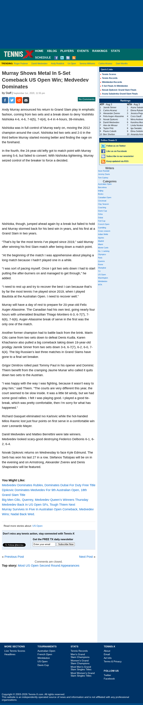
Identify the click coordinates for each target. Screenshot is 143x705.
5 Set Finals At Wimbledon (115, 86)
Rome (100, 264)
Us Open (72, 63)
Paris (100, 258)
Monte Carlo (103, 248)
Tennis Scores (109, 74)
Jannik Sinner (109, 107)
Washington (103, 278)
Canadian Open (104, 197)
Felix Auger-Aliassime (113, 116)
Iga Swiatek (136, 128)
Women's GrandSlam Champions (80, 662)
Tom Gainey (103, 178)
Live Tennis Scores (14, 650)
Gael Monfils (122, 63)
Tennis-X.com (35, 694)
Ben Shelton (109, 134)
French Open (103, 224)
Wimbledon (102, 281)
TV (99, 271)
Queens (101, 261)
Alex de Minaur (110, 125)
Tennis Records (110, 78)
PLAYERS (67, 50)
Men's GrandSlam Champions (80, 655)
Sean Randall (103, 171)
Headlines (9, 654)
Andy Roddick (57, 63)
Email (107, 654)
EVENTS (83, 50)
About (107, 650)
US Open (37, 525)
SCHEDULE (43, 57)
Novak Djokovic (110, 119)
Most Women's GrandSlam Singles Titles (83, 674)
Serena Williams (87, 63)
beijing (100, 191)
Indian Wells (103, 234)
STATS (115, 50)
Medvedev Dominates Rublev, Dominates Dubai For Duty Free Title (48, 485)
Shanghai (102, 268)
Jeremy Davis (104, 174)
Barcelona (102, 187)
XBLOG (52, 50)
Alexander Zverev (111, 113)
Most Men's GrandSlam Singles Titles (81, 668)
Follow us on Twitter (116, 146)
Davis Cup (102, 211)
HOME (39, 50)
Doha (100, 214)
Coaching (102, 207)
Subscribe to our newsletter (120, 156)
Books (100, 194)
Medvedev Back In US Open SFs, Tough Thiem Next (38, 504)
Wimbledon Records (112, 82)
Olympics (102, 254)
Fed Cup (101, 221)
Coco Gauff (136, 116)
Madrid (101, 241)
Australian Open (105, 184)
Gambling (102, 228)
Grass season (104, 231)
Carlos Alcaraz (105, 63)
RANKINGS (99, 50)
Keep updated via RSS (117, 161)
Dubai (100, 218)
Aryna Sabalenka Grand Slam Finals (120, 94)
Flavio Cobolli (109, 131)
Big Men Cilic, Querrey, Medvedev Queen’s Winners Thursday (45, 499)
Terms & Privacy (113, 661)
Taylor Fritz (108, 128)
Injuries (101, 238)
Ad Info (108, 658)
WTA (100, 285)
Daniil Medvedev (39, 63)
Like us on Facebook (116, 151)
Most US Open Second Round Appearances (48, 565)
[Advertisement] (71, 24)
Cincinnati (102, 201)
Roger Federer (21, 63)
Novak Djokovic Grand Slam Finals (119, 90)
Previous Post (14, 556)
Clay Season (103, 204)
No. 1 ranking (103, 251)
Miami (100, 244)
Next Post (86, 556)
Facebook (109, 678)
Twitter (107, 675)
